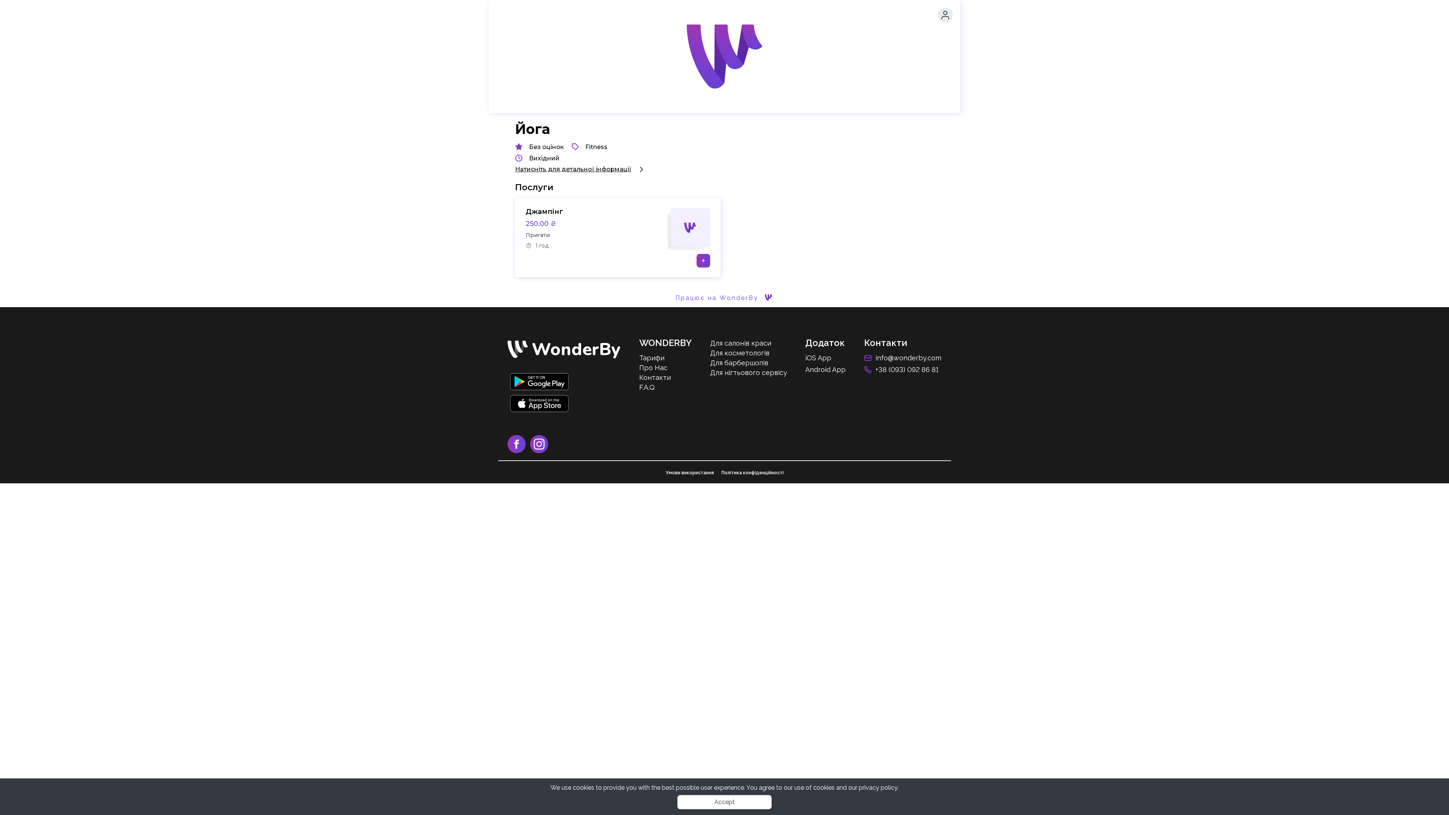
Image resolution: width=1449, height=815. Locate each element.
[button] (945, 15)
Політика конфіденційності (752, 472)
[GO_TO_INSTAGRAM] (540, 451)
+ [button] (703, 260)
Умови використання (690, 472)
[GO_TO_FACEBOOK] (518, 451)
